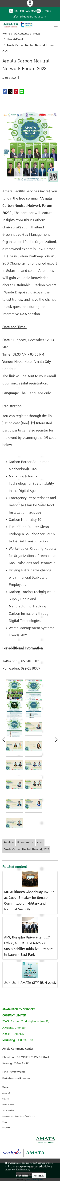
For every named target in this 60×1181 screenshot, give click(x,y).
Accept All (39, 1175)
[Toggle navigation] (55, 25)
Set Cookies (22, 1175)
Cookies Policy (23, 1169)
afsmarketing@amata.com (29, 16)
